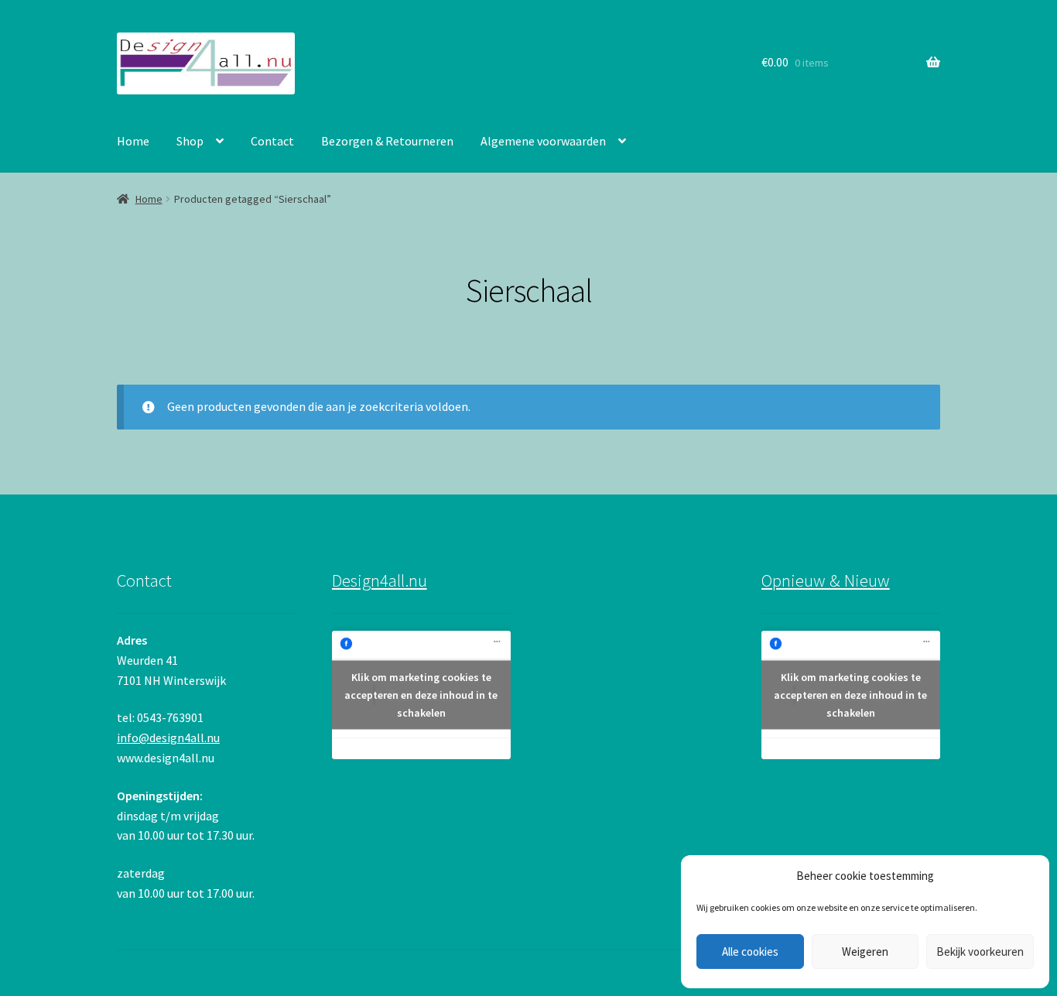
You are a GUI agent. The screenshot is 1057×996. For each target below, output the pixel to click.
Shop (190, 141)
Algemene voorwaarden (543, 141)
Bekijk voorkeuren (980, 951)
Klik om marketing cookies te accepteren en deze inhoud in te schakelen (421, 695)
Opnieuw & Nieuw (825, 580)
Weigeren (865, 951)
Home (133, 141)
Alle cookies (750, 951)
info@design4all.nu (168, 737)
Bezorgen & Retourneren (387, 141)
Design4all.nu (379, 580)
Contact (272, 141)
